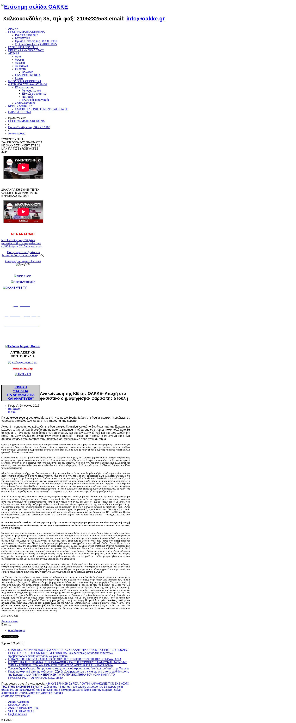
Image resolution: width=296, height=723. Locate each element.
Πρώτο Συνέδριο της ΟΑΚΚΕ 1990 (29, 127)
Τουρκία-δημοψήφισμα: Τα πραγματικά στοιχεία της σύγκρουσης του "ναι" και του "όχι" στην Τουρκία (68, 668)
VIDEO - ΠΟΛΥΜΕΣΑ (21, 711)
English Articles (17, 714)
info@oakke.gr (145, 18)
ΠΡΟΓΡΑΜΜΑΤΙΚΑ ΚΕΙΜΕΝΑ (26, 121)
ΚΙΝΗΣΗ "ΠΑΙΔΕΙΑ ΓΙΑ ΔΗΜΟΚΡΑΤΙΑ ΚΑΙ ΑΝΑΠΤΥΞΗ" (21, 392)
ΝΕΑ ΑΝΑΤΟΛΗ (18, 704)
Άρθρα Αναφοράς (18, 701)
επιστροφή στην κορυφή (15, 695)
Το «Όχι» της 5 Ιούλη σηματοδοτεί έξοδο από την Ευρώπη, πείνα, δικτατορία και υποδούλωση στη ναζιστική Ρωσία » (61, 691)
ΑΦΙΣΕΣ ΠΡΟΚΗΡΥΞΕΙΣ (23, 708)
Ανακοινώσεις (16, 133)
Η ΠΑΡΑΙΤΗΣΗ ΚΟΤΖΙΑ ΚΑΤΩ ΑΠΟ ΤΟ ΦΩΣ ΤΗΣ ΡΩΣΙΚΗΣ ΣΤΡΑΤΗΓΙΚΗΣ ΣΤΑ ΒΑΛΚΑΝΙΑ (64, 659)
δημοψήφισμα (16, 630)
